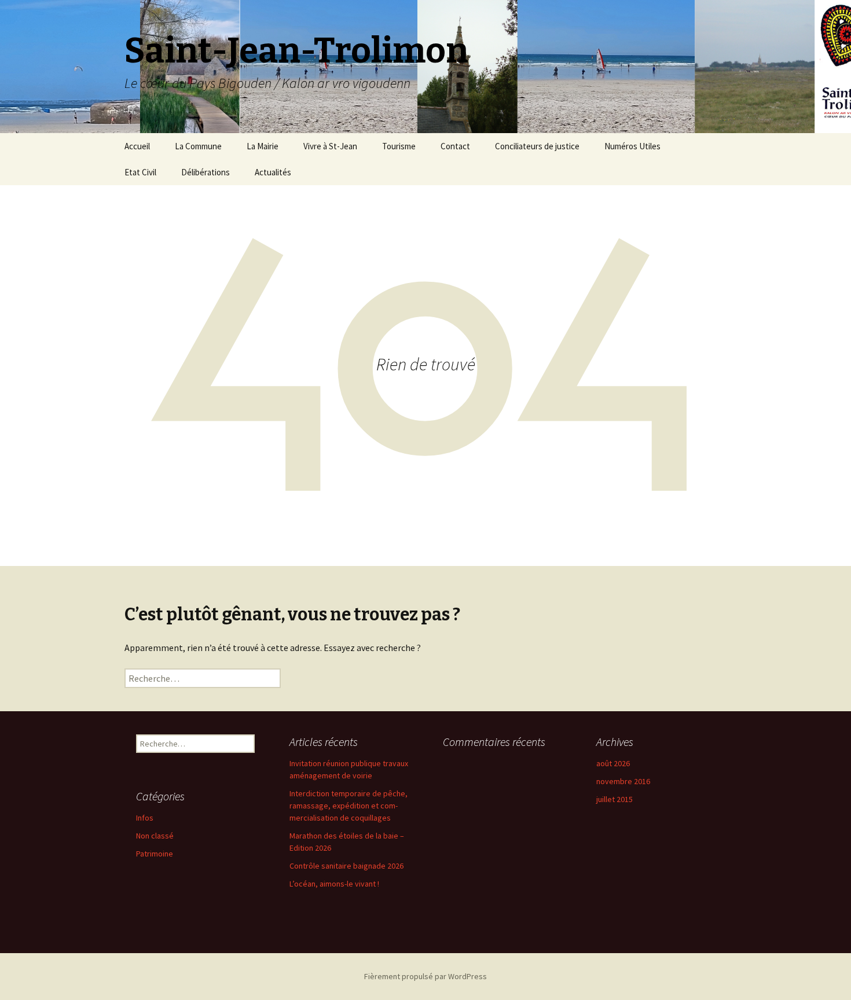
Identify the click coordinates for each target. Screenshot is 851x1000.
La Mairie (262, 146)
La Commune (198, 146)
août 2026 (613, 763)
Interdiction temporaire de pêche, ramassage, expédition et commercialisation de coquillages (348, 805)
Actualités (273, 172)
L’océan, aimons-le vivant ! (334, 883)
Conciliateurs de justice (537, 146)
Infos (144, 817)
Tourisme (399, 146)
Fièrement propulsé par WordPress (425, 976)
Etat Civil (140, 172)
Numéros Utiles (632, 146)
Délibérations (205, 172)
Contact (455, 146)
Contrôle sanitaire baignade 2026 (346, 866)
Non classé (155, 835)
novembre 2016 (623, 781)
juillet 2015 (614, 799)
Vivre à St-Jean (330, 146)
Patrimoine (154, 853)
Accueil (137, 146)
